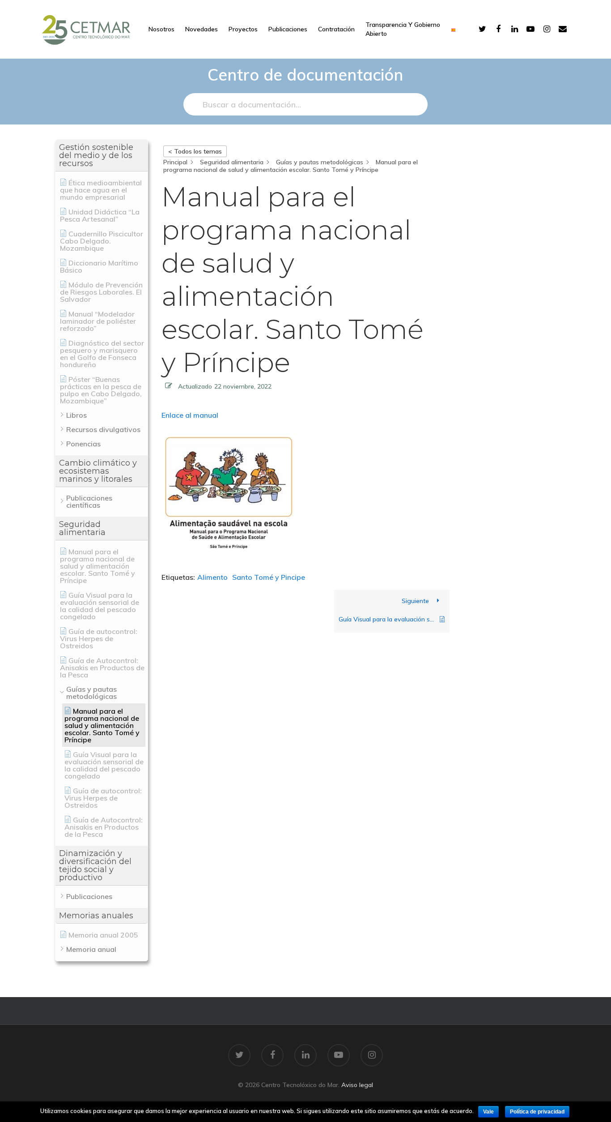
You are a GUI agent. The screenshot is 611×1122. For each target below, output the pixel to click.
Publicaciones (287, 29)
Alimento (212, 577)
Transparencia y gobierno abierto (402, 29)
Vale (488, 1112)
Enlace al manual (189, 415)
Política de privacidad (537, 1112)
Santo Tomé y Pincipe (268, 577)
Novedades (201, 29)
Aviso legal (357, 1085)
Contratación (336, 29)
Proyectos (243, 29)
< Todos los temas (195, 151)
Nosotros (161, 29)
